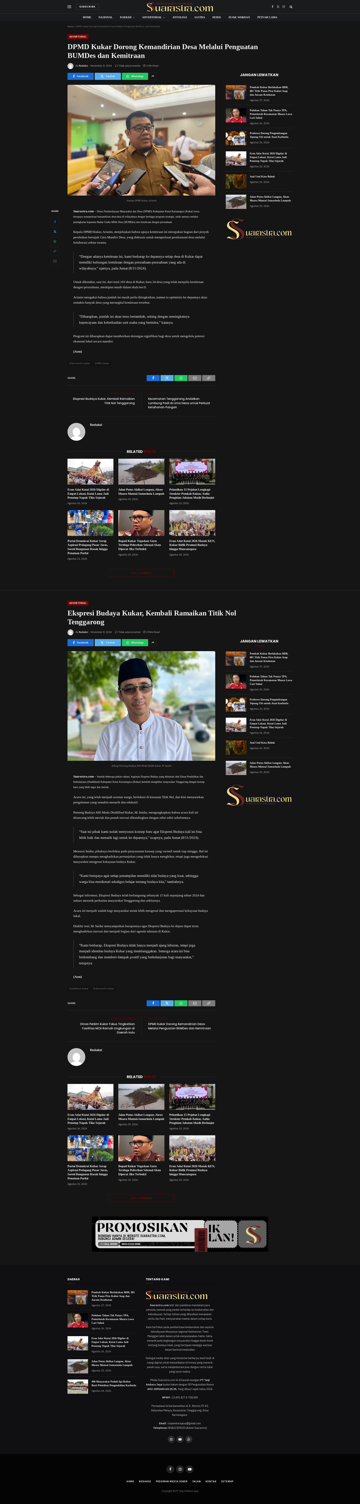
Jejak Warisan (239, 17)
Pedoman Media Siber (172, 1481)
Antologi (179, 17)
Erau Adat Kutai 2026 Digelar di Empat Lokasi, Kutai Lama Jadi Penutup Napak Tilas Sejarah (88, 493)
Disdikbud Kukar (79, 988)
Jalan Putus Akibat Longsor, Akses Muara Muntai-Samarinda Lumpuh (141, 491)
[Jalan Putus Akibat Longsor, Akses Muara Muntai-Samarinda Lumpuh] (141, 472)
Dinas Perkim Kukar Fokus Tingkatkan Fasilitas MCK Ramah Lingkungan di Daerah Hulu (107, 1028)
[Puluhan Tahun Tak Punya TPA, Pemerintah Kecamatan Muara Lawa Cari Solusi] (236, 115)
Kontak (211, 1481)
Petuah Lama (267, 17)
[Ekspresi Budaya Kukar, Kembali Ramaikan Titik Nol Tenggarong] (141, 760)
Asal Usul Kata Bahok (262, 176)
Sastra (199, 17)
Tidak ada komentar (129, 65)
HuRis (216, 17)
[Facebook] (55, 222)
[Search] (290, 7)
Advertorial (152, 17)
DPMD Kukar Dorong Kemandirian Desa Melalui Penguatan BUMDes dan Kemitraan (179, 1026)
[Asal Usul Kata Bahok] (236, 181)
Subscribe (87, 6)
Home (87, 17)
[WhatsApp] (55, 241)
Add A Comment (141, 573)
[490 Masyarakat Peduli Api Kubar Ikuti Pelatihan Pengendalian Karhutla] (78, 1386)
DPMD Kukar (102, 363)
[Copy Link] (55, 251)
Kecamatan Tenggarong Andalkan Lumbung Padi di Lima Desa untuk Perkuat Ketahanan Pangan (179, 403)
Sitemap (227, 1481)
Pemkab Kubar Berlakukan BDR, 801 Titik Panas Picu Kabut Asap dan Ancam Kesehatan (269, 91)
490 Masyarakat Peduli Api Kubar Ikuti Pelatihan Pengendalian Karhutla (114, 1383)
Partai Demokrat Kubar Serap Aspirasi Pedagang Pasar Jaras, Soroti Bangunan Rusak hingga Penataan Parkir (88, 547)
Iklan (196, 1481)
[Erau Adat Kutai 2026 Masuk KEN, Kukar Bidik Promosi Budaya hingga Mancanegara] (192, 523)
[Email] (55, 261)
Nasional (105, 17)
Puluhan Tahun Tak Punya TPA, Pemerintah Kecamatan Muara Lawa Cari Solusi (271, 114)
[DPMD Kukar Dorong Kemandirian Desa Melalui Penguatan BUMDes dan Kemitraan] (141, 194)
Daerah (125, 17)
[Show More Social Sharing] (153, 76)
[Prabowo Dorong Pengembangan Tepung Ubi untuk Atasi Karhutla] (236, 138)
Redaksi (83, 65)
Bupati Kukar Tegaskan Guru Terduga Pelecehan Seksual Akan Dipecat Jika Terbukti (139, 545)
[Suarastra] (179, 7)
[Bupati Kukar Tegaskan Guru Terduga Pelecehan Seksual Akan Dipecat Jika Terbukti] (141, 523)
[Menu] (69, 7)
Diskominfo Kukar (79, 363)
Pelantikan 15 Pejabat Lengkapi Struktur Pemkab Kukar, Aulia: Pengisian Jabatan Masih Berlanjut (191, 493)
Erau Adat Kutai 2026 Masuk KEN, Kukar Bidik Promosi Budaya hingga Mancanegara (192, 545)
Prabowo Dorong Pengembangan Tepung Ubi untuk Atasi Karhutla (269, 135)
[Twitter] (55, 231)
